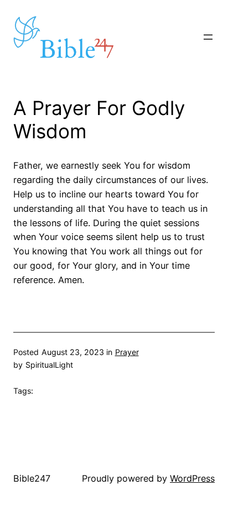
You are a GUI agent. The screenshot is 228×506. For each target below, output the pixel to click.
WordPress (192, 478)
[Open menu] (208, 37)
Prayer (127, 352)
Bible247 (31, 478)
